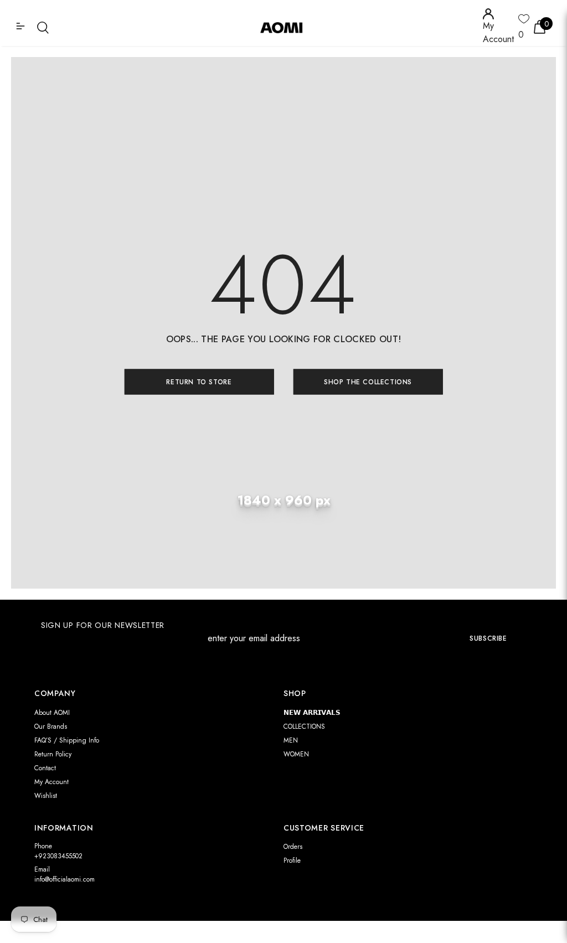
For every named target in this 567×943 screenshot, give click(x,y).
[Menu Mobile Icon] (21, 27)
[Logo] (285, 27)
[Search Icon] (43, 27)
